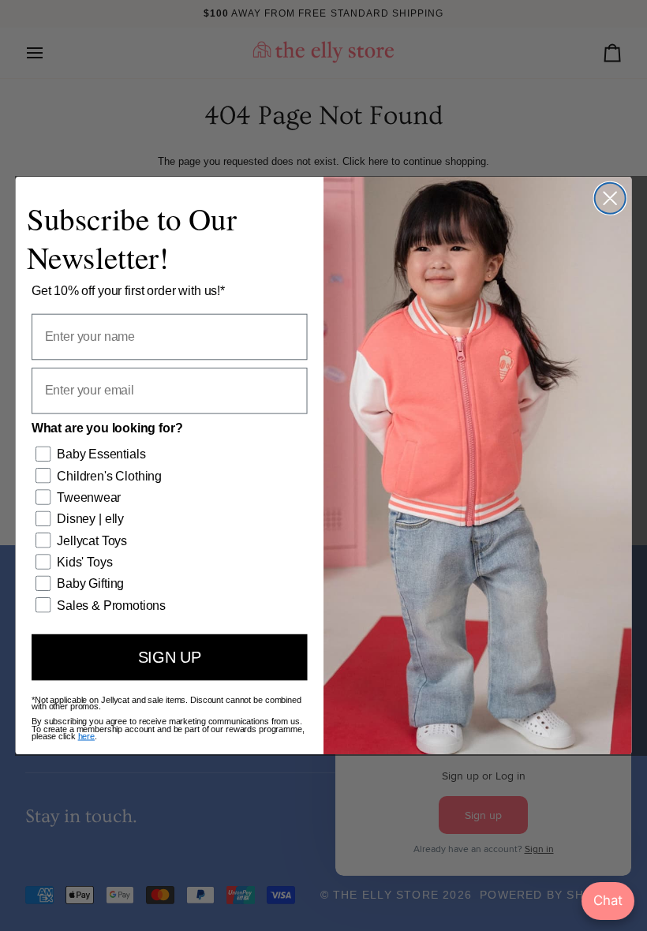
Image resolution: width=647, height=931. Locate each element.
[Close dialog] (610, 198)
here (86, 736)
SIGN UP (169, 657)
